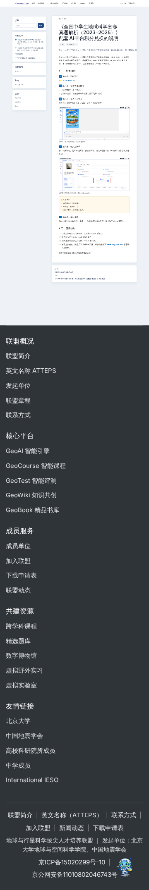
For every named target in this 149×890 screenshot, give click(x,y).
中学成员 (18, 765)
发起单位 (18, 385)
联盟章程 (18, 400)
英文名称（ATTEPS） (72, 815)
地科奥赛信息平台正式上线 (64, 272)
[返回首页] (21, 3)
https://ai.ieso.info (69, 80)
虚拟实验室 (21, 685)
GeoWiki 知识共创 (31, 495)
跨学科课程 (21, 626)
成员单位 (18, 546)
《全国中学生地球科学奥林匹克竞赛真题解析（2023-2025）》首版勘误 (80, 279)
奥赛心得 (18, 102)
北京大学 (18, 721)
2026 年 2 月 (19, 84)
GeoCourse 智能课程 (36, 466)
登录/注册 (131, 3)
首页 (60, 18)
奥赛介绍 (18, 98)
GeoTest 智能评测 (31, 480)
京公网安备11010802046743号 (75, 874)
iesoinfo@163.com (115, 244)
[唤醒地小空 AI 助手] (126, 867)
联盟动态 (18, 590)
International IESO (32, 780)
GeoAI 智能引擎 (28, 451)
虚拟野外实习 (24, 670)
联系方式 (18, 415)
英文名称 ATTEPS (31, 371)
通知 (16, 106)
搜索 (40, 25)
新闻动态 (71, 828)
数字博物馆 (21, 655)
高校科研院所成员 (30, 750)
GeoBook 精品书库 (32, 510)
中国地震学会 (24, 736)
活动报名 (123, 3)
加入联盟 (18, 561)
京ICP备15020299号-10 (71, 862)
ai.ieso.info (115, 61)
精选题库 (18, 641)
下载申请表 (21, 575)
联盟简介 (18, 356)
